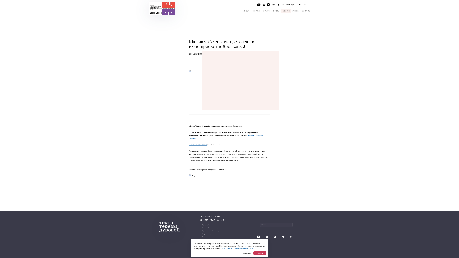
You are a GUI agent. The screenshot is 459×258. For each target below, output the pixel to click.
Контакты (306, 11)
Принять (260, 253)
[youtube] (258, 4)
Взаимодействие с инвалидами (212, 228)
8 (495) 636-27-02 (212, 219)
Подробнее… (254, 248)
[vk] (263, 4)
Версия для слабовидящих (211, 231)
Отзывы (295, 11)
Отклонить (247, 253)
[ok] (278, 4)
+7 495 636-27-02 (291, 4)
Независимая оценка (209, 237)
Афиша (246, 11)
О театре (266, 11)
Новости (286, 11)
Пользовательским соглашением (234, 248)
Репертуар (256, 11)
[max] (268, 4)
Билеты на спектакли (198, 145)
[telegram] (273, 4)
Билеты (276, 11)
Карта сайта (206, 225)
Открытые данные (208, 234)
